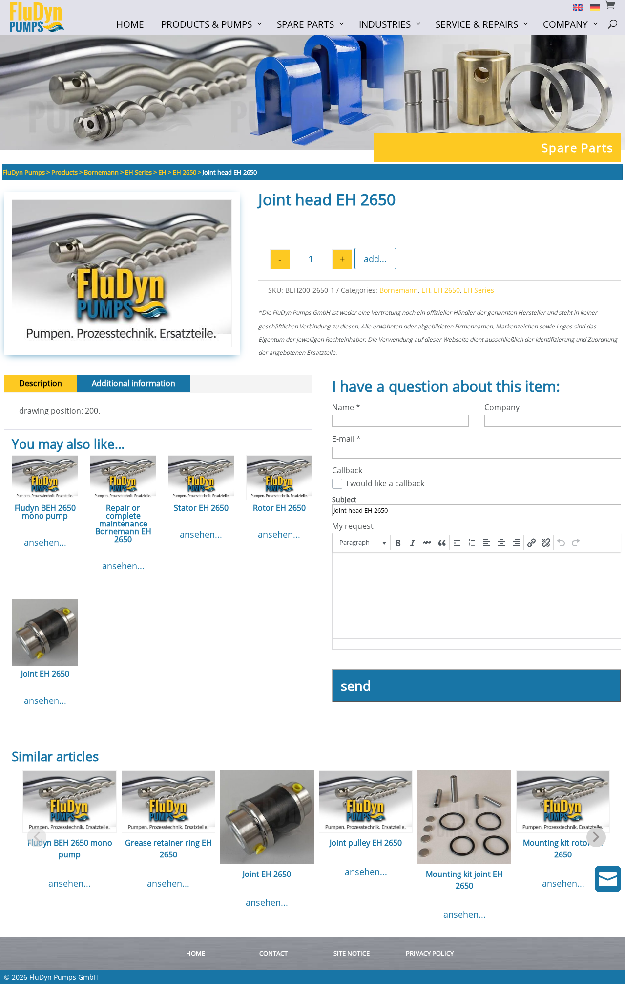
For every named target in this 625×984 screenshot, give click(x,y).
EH (425, 290)
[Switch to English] (574, 7)
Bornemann (398, 290)
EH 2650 (447, 290)
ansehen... (45, 542)
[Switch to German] (591, 7)
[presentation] (362, 542)
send (356, 686)
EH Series (478, 290)
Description (40, 383)
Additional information (133, 383)
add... (375, 258)
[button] (362, 542)
